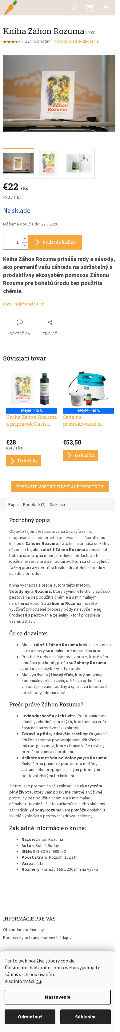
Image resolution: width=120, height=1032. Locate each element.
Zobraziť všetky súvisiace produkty (60, 487)
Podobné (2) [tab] (34, 505)
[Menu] (106, 8)
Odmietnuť (30, 1016)
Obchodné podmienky (23, 930)
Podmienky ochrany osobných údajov (37, 938)
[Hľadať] (74, 8)
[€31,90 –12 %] (31, 389)
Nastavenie (57, 997)
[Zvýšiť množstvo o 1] (25, 238)
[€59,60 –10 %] (88, 389)
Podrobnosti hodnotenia (76, 41)
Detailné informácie (21, 304)
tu (38, 981)
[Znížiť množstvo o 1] (25, 245)
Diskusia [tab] (57, 505)
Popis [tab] (13, 505)
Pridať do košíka (59, 242)
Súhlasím (85, 1016)
